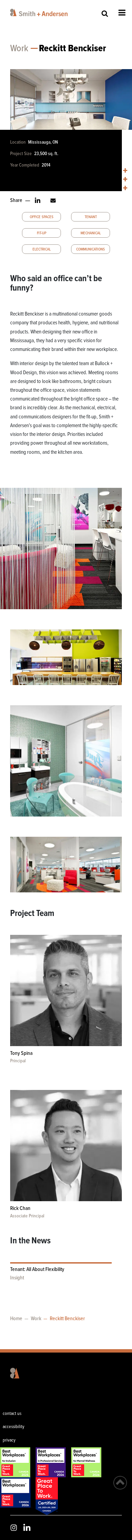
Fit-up (41, 233)
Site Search (105, 13)
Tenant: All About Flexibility (37, 1269)
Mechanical (91, 233)
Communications (90, 249)
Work (19, 49)
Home (16, 1318)
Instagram (13, 1527)
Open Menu (122, 12)
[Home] (48, 12)
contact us (12, 1414)
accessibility (13, 1427)
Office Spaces (41, 217)
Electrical (41, 249)
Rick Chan (20, 1208)
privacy (9, 1440)
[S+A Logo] (9, 1373)
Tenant (91, 217)
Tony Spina (21, 1053)
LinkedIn (26, 1527)
